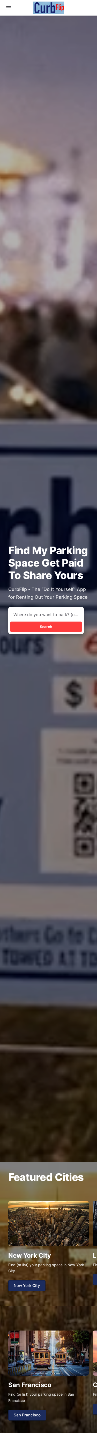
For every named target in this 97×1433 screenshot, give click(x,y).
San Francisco (27, 1415)
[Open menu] (8, 8)
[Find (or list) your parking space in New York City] (48, 1223)
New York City (27, 1285)
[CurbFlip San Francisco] (48, 1353)
